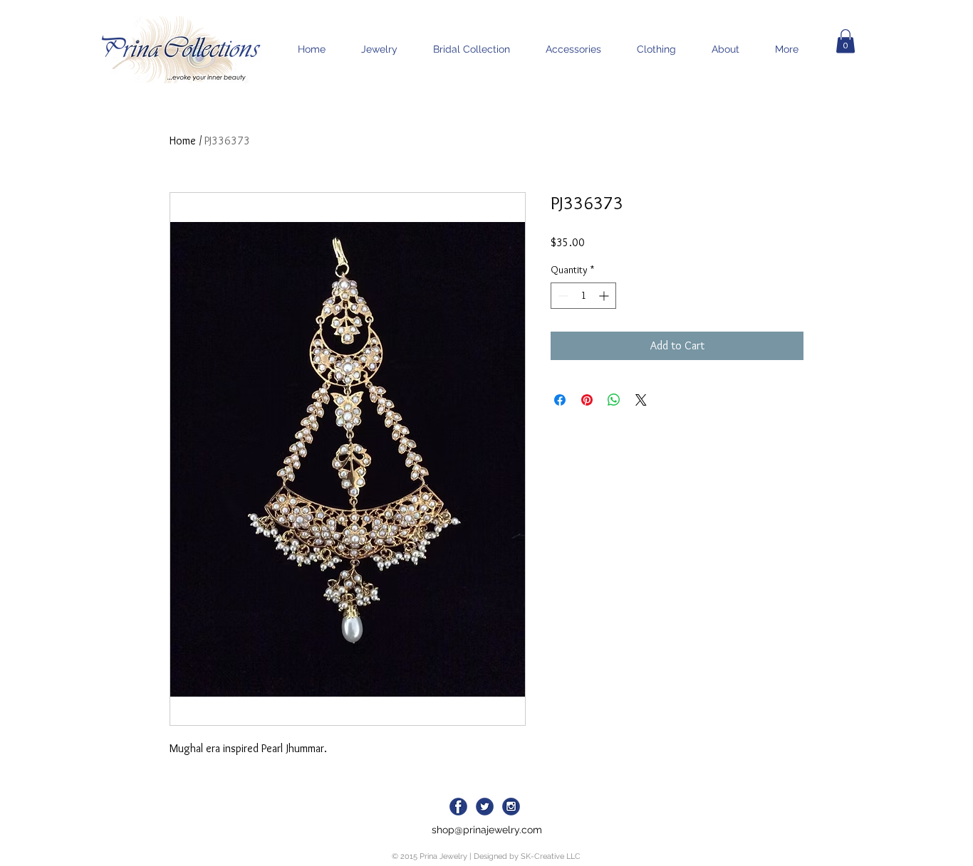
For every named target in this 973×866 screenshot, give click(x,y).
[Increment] (605, 295)
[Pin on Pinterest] (586, 399)
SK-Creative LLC (551, 856)
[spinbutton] (583, 295)
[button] (845, 41)
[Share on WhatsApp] (614, 399)
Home (183, 140)
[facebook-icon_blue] (458, 806)
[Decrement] (562, 295)
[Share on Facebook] (559, 399)
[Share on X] (641, 399)
